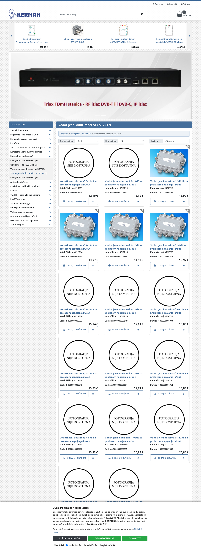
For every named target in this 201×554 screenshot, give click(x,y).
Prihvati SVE (135, 538)
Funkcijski (73, 545)
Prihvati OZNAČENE (104, 538)
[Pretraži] (142, 14)
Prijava (186, 4)
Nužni (59, 545)
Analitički (89, 545)
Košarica (187, 14)
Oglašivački (107, 545)
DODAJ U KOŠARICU (76, 201)
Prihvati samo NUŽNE (69, 538)
